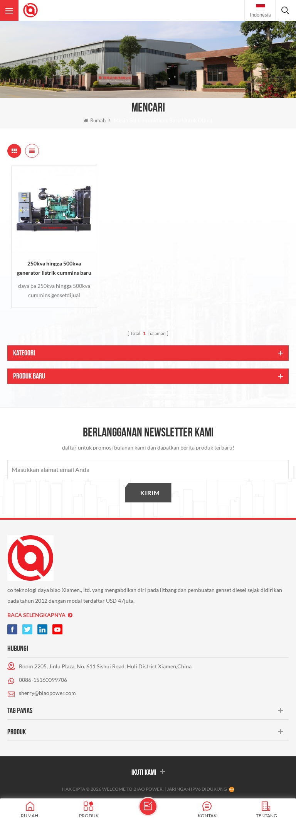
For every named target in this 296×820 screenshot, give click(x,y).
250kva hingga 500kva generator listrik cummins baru (54, 268)
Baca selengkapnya (36, 615)
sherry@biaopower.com (47, 693)
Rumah (98, 120)
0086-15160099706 (43, 679)
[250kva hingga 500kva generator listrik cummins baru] (54, 208)
